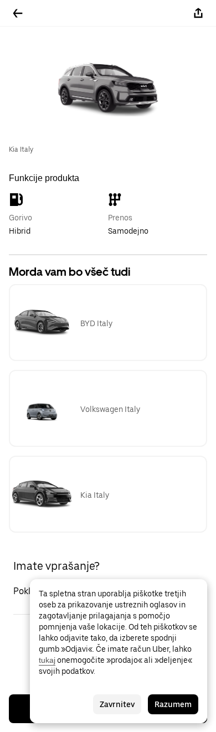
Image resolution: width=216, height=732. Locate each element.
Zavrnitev (117, 704)
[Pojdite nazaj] (17, 13)
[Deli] (198, 13)
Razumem (173, 704)
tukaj (47, 660)
